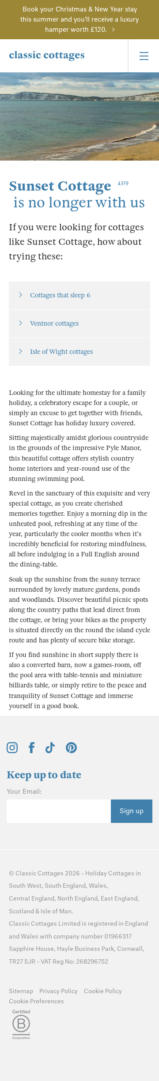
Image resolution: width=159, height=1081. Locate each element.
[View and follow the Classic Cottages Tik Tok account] (50, 751)
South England (65, 886)
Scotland (21, 911)
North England (77, 898)
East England (119, 898)
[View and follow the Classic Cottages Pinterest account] (71, 751)
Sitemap (21, 991)
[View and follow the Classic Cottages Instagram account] (12, 751)
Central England (31, 898)
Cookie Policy (103, 991)
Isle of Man (56, 911)
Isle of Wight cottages (61, 352)
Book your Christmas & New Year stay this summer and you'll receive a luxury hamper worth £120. (79, 19)
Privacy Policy (58, 991)
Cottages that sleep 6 (60, 295)
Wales (97, 886)
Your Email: (24, 792)
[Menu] (143, 55)
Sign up (132, 811)
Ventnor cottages (54, 323)
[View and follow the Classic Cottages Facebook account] (31, 751)
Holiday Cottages (109, 873)
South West (25, 886)
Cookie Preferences (36, 1001)
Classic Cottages (39, 873)
